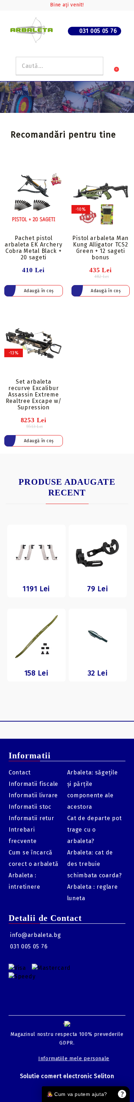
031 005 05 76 (98, 31)
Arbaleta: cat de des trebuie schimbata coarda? (94, 864)
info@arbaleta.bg (35, 935)
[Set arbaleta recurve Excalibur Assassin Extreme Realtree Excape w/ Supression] (33, 343)
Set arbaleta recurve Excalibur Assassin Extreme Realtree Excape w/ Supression (33, 394)
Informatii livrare (33, 795)
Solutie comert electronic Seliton (67, 1076)
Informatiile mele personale (73, 1059)
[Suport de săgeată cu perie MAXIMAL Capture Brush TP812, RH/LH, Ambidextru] (97, 552)
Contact (20, 772)
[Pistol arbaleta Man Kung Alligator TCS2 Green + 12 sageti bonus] (100, 199)
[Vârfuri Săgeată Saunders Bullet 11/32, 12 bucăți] (97, 636)
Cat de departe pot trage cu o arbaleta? (94, 829)
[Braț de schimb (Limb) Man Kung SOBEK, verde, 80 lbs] (36, 636)
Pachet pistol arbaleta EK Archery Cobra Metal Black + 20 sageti (34, 248)
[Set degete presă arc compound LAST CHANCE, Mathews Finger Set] (36, 552)
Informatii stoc (30, 806)
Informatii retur (31, 818)
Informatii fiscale (33, 784)
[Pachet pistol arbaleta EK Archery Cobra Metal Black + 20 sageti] (33, 199)
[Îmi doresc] (57, 173)
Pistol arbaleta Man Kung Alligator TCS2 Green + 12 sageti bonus (100, 248)
